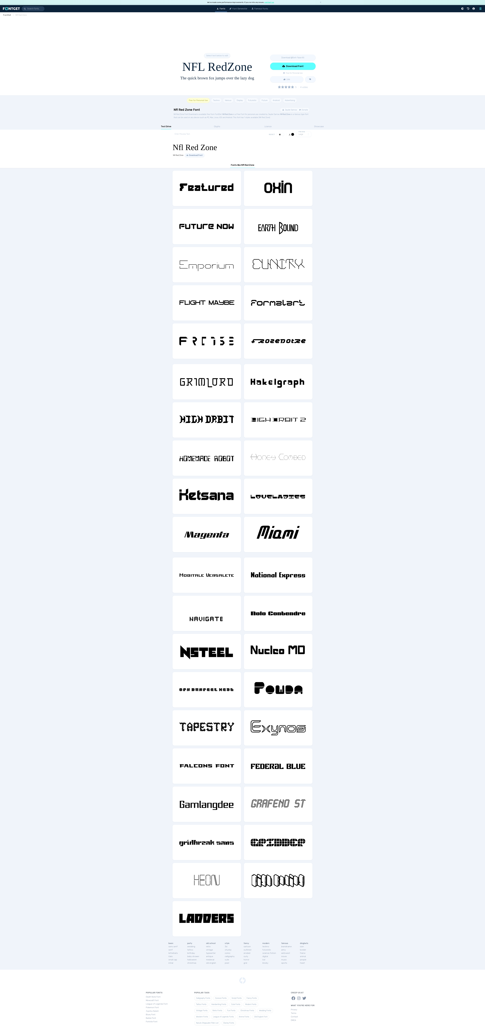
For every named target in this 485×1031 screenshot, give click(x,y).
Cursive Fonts (221, 998)
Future (265, 100)
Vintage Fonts (202, 1011)
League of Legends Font (157, 1004)
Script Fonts (237, 998)
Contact (294, 1017)
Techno (216, 100)
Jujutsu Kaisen (152, 1011)
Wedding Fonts (265, 1011)
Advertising (290, 100)
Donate (304, 110)
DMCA (293, 1020)
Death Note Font (153, 997)
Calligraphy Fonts (203, 998)
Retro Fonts (217, 1011)
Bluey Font (150, 1014)
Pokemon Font (152, 1007)
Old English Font (260, 1017)
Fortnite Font (151, 1022)
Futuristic (252, 100)
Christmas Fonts (247, 1011)
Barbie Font (151, 1018)
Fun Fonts (231, 1011)
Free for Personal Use (198, 100)
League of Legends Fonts (223, 1017)
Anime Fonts (244, 1017)
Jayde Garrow (290, 110)
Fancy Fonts (252, 998)
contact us (269, 2)
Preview (302, 132)
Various (228, 100)
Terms (293, 1013)
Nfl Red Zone (227, 114)
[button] (463, 8)
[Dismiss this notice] (320, 2)
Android (276, 100)
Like (288, 79)
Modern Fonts (250, 1004)
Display (240, 100)
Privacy (294, 1009)
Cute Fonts (235, 1004)
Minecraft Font (152, 1000)
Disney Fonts (228, 1023)
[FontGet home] (11, 8)
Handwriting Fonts (218, 1004)
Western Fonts (202, 1017)
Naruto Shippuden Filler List (207, 1023)
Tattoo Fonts (201, 1004)
